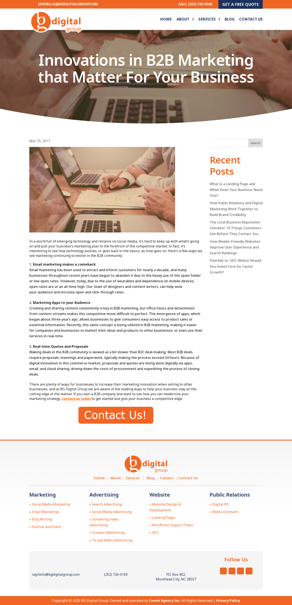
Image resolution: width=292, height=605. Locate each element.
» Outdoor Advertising (106, 532)
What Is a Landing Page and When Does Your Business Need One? (236, 190)
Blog (229, 19)
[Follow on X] (232, 571)
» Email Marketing (44, 511)
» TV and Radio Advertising (110, 540)
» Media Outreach (224, 511)
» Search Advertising (105, 504)
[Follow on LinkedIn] (249, 571)
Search (256, 143)
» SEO (153, 532)
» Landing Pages (162, 517)
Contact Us (251, 19)
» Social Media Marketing (49, 504)
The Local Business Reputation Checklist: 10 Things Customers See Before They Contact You (235, 228)
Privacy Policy (228, 600)
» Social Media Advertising (110, 511)
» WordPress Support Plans (171, 525)
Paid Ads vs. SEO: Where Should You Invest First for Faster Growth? (235, 266)
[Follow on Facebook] (240, 571)
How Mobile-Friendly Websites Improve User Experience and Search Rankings (235, 247)
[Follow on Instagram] (223, 571)
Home (166, 19)
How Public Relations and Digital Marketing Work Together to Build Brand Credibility (236, 209)
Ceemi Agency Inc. (165, 600)
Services (207, 19)
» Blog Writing (40, 519)
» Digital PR (219, 504)
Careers (167, 477)
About (183, 19)
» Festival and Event (45, 526)
